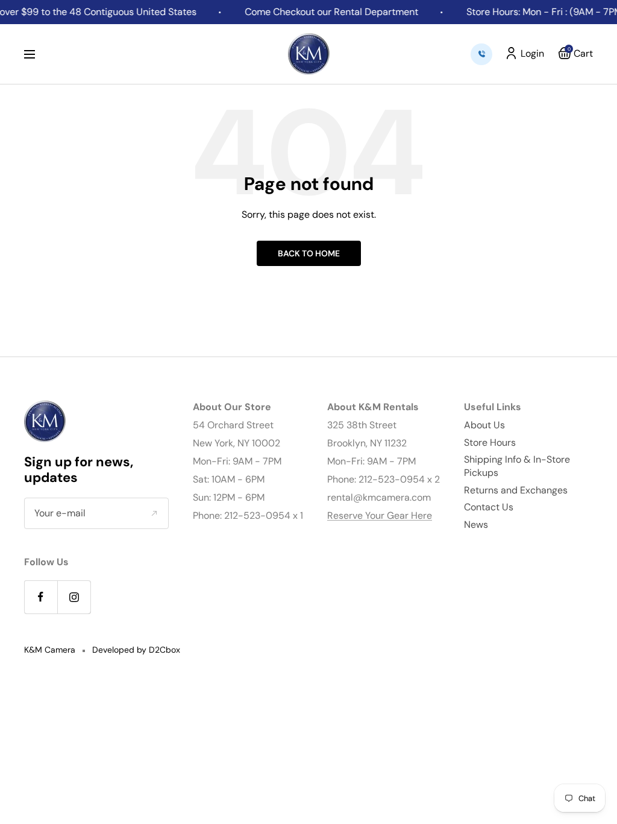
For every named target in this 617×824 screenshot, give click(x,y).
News (476, 524)
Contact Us (488, 507)
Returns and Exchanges (516, 490)
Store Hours (490, 442)
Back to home (309, 253)
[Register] (154, 512)
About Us (484, 425)
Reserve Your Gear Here (379, 515)
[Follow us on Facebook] (40, 596)
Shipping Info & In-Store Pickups (517, 466)
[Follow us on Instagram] (73, 596)
